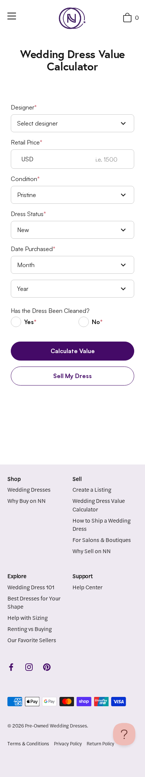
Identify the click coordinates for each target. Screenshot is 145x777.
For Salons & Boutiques (101, 539)
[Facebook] (11, 666)
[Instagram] (29, 666)
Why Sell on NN (91, 551)
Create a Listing (91, 489)
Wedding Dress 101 (30, 587)
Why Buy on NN (26, 500)
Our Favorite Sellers (31, 640)
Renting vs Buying (29, 628)
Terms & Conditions (28, 743)
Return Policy (100, 743)
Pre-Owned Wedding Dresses (56, 725)
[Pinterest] (47, 666)
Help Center (87, 587)
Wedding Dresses (29, 489)
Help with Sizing (27, 617)
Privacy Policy (68, 743)
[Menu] (12, 16)
